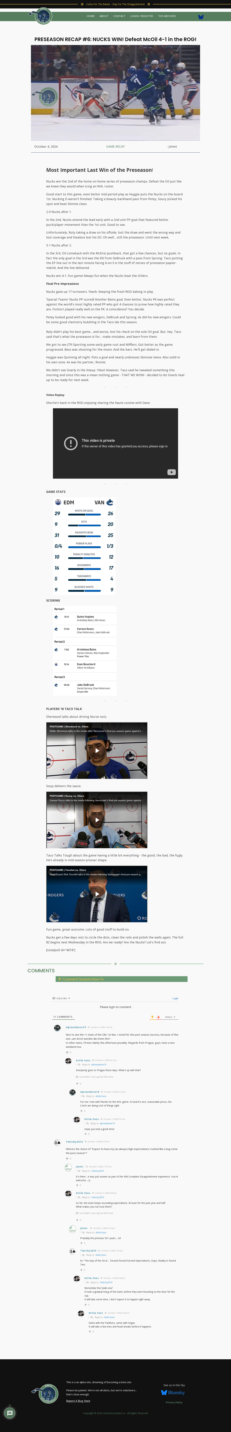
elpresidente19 (98, 1064)
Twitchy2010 (97, 1170)
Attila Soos (100, 1096)
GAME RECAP (115, 146)
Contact (119, 16)
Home (91, 16)
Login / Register (141, 16)
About (104, 16)
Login (175, 998)
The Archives (167, 16)
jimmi (79, 1166)
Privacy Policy (174, 1402)
